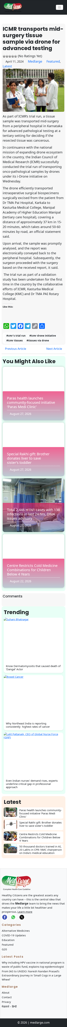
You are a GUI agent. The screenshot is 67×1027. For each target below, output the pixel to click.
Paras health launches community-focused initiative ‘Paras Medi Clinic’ (31, 402)
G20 (4, 949)
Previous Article (15, 349)
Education (8, 940)
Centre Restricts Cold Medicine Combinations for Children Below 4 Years (32, 570)
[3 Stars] (9, 56)
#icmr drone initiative (42, 335)
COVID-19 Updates (14, 935)
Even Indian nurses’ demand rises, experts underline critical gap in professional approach (32, 784)
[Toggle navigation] (59, 7)
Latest (7, 66)
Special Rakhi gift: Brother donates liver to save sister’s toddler (28, 458)
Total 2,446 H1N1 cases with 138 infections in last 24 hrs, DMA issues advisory (33, 514)
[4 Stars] (12, 56)
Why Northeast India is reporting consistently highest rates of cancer (28, 725)
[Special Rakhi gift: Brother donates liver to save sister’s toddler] (11, 824)
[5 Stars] (15, 56)
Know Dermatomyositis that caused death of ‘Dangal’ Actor (33, 667)
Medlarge (35, 61)
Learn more (25, 911)
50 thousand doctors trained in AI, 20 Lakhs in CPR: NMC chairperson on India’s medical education (40, 850)
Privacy (6, 1002)
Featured (53, 61)
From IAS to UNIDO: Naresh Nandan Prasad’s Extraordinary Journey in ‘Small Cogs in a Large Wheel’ (31, 975)
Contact (7, 997)
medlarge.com (40, 1022)
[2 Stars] (7, 56)
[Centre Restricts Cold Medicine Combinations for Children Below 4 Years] (11, 836)
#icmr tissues (14, 340)
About (5, 992)
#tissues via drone (38, 340)
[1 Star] (4, 56)
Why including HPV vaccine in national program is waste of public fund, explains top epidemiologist (33, 964)
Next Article (54, 349)
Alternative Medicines (16, 930)
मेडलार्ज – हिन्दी (9, 1006)
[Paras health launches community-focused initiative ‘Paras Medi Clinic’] (11, 812)
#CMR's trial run (16, 335)
